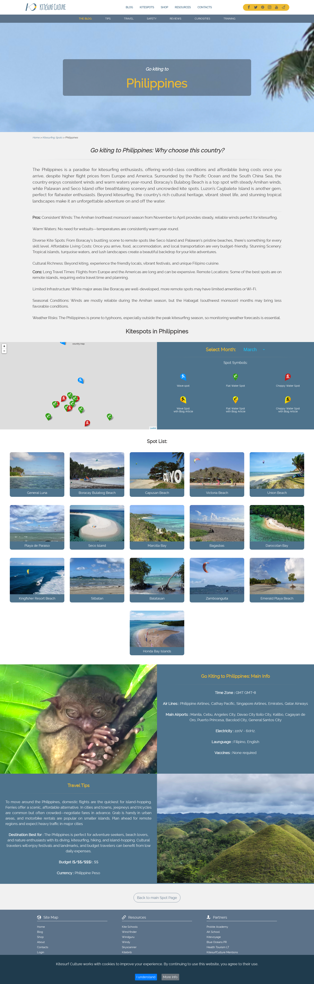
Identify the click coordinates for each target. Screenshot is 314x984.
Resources (183, 7)
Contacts (205, 7)
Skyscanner (129, 947)
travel (129, 18)
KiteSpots (147, 7)
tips (108, 18)
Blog (129, 7)
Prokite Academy (217, 926)
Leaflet (153, 428)
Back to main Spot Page (157, 897)
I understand (145, 977)
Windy (126, 942)
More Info (170, 977)
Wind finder (129, 932)
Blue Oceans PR (217, 942)
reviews (175, 18)
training (229, 18)
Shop (164, 7)
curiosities (202, 18)
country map (79, 385)
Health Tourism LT (218, 947)
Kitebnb (127, 952)
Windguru (128, 937)
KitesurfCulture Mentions (222, 952)
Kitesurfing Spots (52, 137)
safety (151, 18)
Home (36, 137)
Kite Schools (130, 926)
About (41, 942)
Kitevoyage (214, 937)
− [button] (4, 351)
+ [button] (4, 346)
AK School (213, 932)
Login (40, 952)
